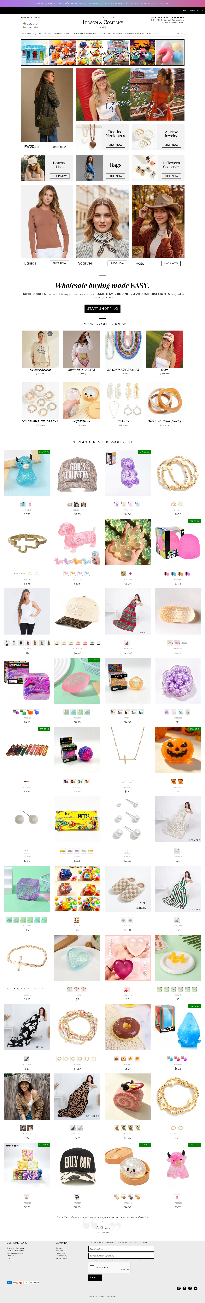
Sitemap (10, 1256)
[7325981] (63, 851)
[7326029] (66, 781)
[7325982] (70, 851)
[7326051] (184, 643)
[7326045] (116, 1128)
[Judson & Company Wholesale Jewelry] (102, 23)
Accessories (91, 34)
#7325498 (178, 1064)
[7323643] (73, 1128)
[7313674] (14, 643)
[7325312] (130, 920)
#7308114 (27, 649)
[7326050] (177, 643)
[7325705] (130, 573)
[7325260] (66, 712)
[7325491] (137, 504)
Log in (184, 10)
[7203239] (76, 504)
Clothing (102, 34)
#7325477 (27, 718)
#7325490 (128, 510)
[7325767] (159, 989)
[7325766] (180, 989)
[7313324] (28, 643)
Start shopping (102, 309)
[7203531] (76, 1197)
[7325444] (173, 573)
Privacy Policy (61, 1256)
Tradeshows (60, 1253)
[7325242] (116, 1197)
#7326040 (127, 995)
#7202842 (77, 649)
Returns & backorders (15, 1250)
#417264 (27, 579)
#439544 (77, 1064)
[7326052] (170, 643)
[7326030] (87, 781)
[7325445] (180, 573)
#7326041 (77, 926)
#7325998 (77, 995)
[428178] (9, 989)
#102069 (127, 787)
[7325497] (184, 1058)
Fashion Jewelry (77, 34)
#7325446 (178, 579)
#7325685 (27, 1203)
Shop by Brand (134, 34)
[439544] (59, 1058)
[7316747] (35, 643)
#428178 (27, 995)
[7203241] (83, 504)
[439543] (66, 1058)
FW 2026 (66, 34)
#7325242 (128, 1203)
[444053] (37, 573)
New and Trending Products (101, 442)
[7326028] (80, 781)
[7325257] (73, 712)
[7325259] (87, 712)
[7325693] (123, 1058)
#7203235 (27, 1134)
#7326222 (27, 787)
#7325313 (127, 926)
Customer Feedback (15, 1253)
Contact (59, 1248)
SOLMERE (58, 34)
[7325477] (16, 712)
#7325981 (77, 856)
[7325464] (9, 920)
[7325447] (187, 573)
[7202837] (71, 643)
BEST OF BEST (147, 34)
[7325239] (123, 1197)
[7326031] (173, 712)
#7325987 (178, 787)
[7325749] (73, 573)
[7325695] (130, 1058)
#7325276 (178, 856)
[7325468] (37, 920)
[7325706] (123, 573)
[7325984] (83, 851)
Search (179, 34)
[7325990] (120, 712)
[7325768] (187, 989)
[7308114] (7, 643)
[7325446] (166, 573)
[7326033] (180, 712)
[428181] (30, 989)
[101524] (130, 781)
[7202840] (92, 643)
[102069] (123, 781)
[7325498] (170, 1058)
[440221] (173, 1128)
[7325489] (130, 504)
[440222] (180, 1128)
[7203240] (70, 504)
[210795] (26, 851)
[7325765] (173, 989)
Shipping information (15, 1248)
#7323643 (77, 1134)
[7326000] (83, 989)
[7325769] (194, 989)
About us (59, 1250)
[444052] (30, 573)
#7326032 (178, 718)
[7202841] (99, 643)
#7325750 (77, 579)
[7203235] (23, 1128)
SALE (156, 34)
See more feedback (102, 1232)
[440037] (80, 1058)
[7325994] (113, 712)
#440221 (177, 1134)
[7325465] (16, 920)
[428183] (44, 989)
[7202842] (57, 643)
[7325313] (123, 920)
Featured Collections (102, 324)
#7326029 (77, 787)
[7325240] (130, 1197)
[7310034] (42, 643)
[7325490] (116, 504)
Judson (45, 3)
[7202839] (85, 643)
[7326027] (73, 781)
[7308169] (21, 643)
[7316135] (49, 643)
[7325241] (137, 1197)
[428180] (23, 989)
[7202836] (64, 643)
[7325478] (30, 712)
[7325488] (123, 504)
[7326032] (166, 712)
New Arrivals (27, 34)
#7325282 (128, 649)
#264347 (127, 856)
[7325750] (66, 573)
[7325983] (76, 851)
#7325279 (178, 926)
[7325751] (80, 573)
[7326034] (187, 712)
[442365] (180, 504)
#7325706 (128, 579)
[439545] (73, 1058)
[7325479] (37, 712)
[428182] (37, 989)
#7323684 (27, 1064)
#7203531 (77, 1203)
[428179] (16, 989)
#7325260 (77, 718)
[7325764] (166, 989)
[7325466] (23, 920)
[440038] (87, 1058)
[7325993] (141, 712)
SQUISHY (37, 34)
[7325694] (116, 1058)
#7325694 (128, 1064)
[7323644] (80, 1128)
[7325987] (173, 781)
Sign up (95, 1277)
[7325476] (23, 712)
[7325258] (80, 712)
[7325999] (76, 989)
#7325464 (27, 926)
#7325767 (178, 995)
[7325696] (137, 1058)
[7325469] (44, 920)
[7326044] (137, 1128)
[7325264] (30, 504)
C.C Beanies (47, 34)
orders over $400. (32, 17)
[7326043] (130, 1128)
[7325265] (23, 504)
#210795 (27, 856)
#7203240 (77, 510)
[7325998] (70, 989)
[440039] (94, 1058)
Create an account (196, 10)
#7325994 (128, 718)
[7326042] (123, 1128)
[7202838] (78, 643)
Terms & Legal (61, 1258)
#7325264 (178, 1203)
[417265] (23, 573)
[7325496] (177, 1058)
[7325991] (127, 712)
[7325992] (134, 712)
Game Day (111, 34)
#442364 (178, 510)
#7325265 (27, 510)
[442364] (173, 504)
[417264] (16, 573)
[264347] (127, 851)
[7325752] (87, 573)
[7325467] (30, 920)
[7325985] (90, 851)
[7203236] (30, 1128)
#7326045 (128, 1134)
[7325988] (180, 781)
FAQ (9, 1258)
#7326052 (178, 649)
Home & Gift (121, 34)
